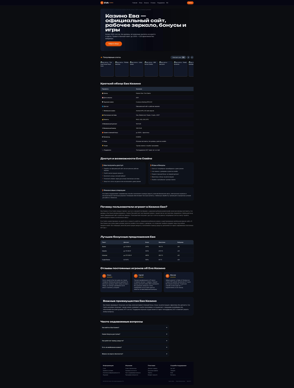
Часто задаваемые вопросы (133, 372)
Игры (140, 3)
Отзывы (153, 3)
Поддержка (161, 3)
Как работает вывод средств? (134, 340)
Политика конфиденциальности (111, 372)
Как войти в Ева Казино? (134, 327)
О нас (104, 368)
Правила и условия (108, 370)
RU (167, 3)
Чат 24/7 (172, 368)
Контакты (172, 375)
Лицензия (105, 375)
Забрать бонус (113, 44)
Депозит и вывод (152, 368)
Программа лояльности (131, 375)
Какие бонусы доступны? (134, 334)
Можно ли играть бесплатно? (134, 354)
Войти (190, 2)
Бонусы (146, 3)
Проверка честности (131, 370)
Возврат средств (152, 375)
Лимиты (150, 372)
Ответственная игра (130, 368)
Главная (134, 3)
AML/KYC (189, 381)
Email (171, 372)
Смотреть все (176, 57)
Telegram (172, 370)
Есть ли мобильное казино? (134, 347)
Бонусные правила (153, 370)
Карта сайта (171, 381)
